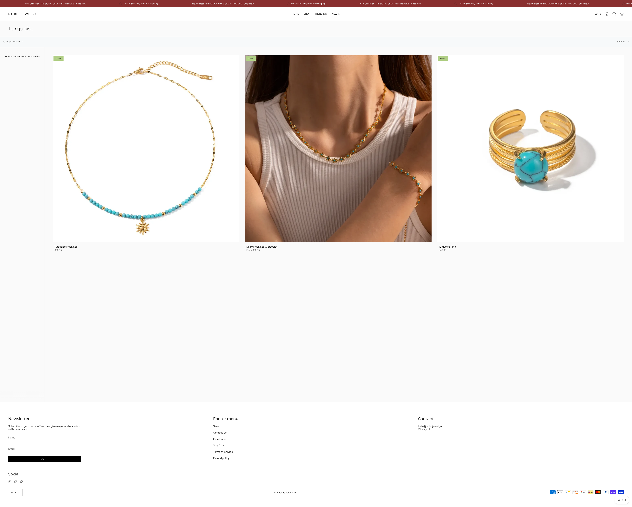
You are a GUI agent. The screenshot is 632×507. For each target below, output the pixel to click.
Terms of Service (223, 451)
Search (217, 426)
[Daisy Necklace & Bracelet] (338, 148)
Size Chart (219, 445)
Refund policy (221, 458)
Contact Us (219, 432)
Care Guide (219, 439)
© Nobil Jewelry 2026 (285, 492)
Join (44, 459)
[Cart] (622, 14)
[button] (307, 14)
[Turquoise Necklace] (146, 148)
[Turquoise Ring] (530, 148)
